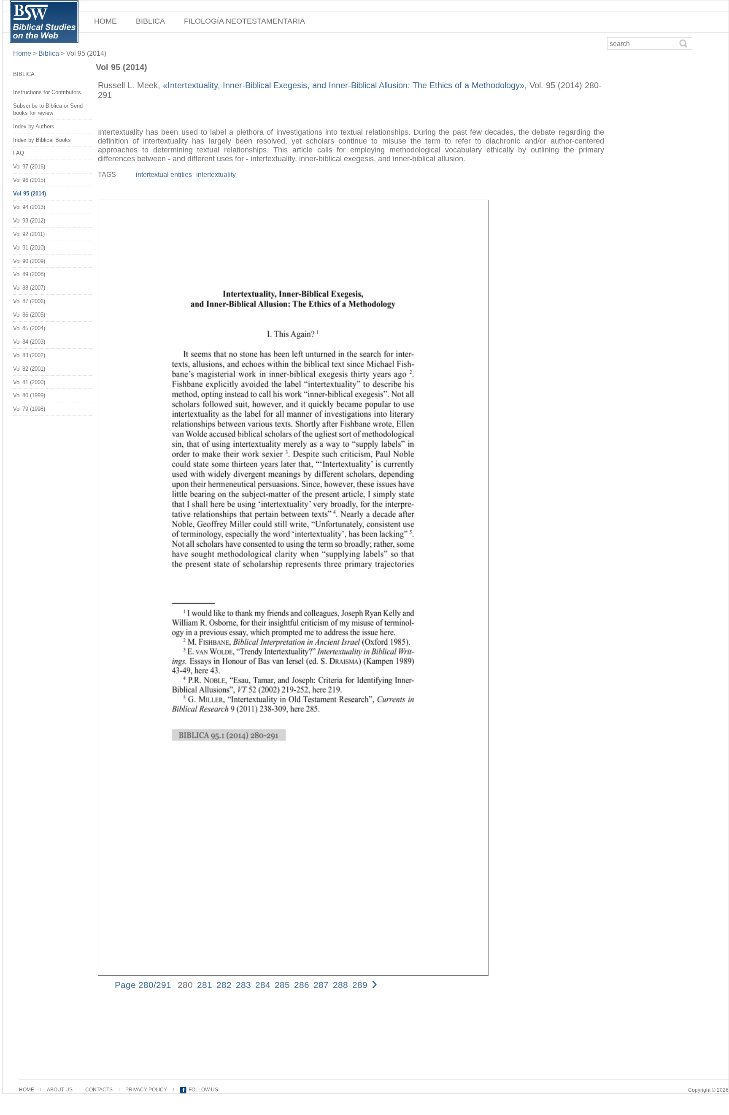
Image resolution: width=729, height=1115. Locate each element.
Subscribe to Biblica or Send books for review (48, 109)
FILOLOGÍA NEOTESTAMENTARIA (244, 21)
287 (321, 985)
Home (23, 53)
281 (204, 985)
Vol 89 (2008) (29, 274)
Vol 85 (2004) (29, 328)
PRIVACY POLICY (146, 1090)
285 (282, 985)
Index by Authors (33, 126)
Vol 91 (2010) (29, 247)
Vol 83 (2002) (29, 355)
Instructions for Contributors (47, 92)
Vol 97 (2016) (29, 166)
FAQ (18, 153)
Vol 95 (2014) (29, 193)
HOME (105, 21)
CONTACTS (99, 1090)
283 (243, 985)
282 (224, 985)
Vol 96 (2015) (29, 180)
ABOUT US (60, 1090)
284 (262, 985)
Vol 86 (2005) (29, 315)
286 (301, 985)
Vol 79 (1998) (29, 409)
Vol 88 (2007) (29, 288)
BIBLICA (150, 21)
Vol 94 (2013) (29, 207)
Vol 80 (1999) (29, 395)
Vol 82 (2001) (29, 369)
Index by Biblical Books (42, 140)
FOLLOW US (203, 1090)
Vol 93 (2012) (29, 220)
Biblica (48, 53)
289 (359, 985)
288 (340, 985)
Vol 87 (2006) (29, 301)
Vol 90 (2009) (29, 261)
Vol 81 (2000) (29, 382)
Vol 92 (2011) (29, 234)
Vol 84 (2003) (29, 342)
